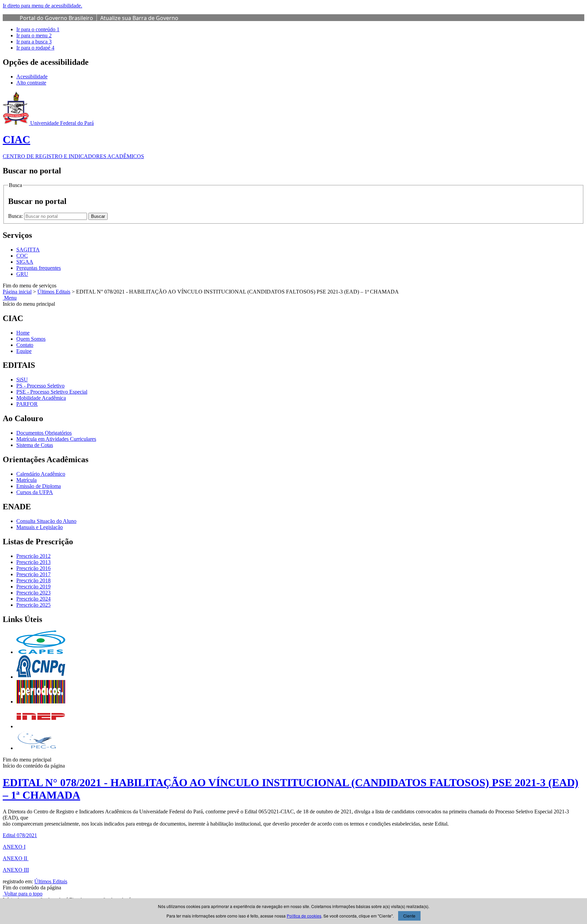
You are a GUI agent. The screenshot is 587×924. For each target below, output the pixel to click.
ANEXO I (14, 847)
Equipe (24, 351)
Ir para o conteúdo (37, 29)
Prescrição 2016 (33, 568)
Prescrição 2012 (33, 556)
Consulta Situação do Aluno (46, 521)
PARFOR (27, 404)
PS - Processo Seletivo (40, 386)
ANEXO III (16, 870)
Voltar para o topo (22, 894)
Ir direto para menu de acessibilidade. (42, 5)
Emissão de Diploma (38, 486)
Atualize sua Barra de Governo (139, 18)
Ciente (409, 916)
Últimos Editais (53, 292)
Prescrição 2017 (33, 574)
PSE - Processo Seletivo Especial (51, 392)
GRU (22, 274)
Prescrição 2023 (33, 593)
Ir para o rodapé (35, 48)
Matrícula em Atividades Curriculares (56, 439)
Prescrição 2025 (33, 605)
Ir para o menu (34, 35)
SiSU (22, 379)
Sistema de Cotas (34, 445)
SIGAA (24, 262)
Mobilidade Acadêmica (41, 398)
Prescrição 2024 (33, 599)
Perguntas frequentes (38, 268)
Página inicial (17, 292)
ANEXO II (16, 858)
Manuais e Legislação (39, 527)
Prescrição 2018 (33, 580)
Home (23, 333)
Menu (10, 298)
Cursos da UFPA (34, 492)
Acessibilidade (32, 76)
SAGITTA (28, 249)
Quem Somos (31, 339)
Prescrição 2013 (33, 562)
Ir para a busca (34, 41)
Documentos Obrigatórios (44, 433)
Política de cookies (304, 916)
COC (22, 256)
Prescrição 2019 (33, 586)
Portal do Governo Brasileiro (56, 18)
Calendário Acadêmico (40, 474)
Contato (24, 345)
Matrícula (26, 480)
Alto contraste (31, 83)
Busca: (16, 216)
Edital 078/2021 (20, 835)
